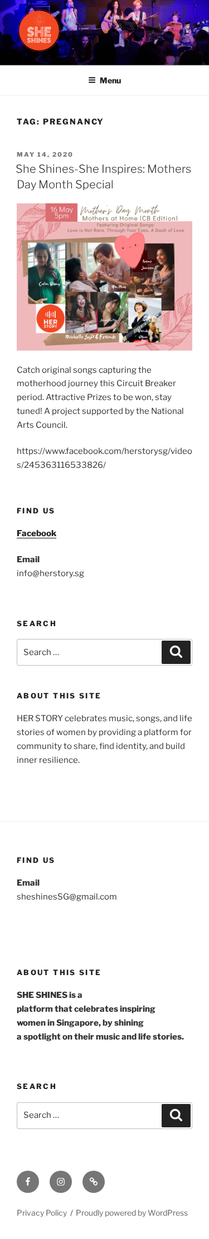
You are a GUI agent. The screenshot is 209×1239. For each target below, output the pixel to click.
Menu (110, 80)
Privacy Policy (42, 1212)
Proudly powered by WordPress (132, 1212)
